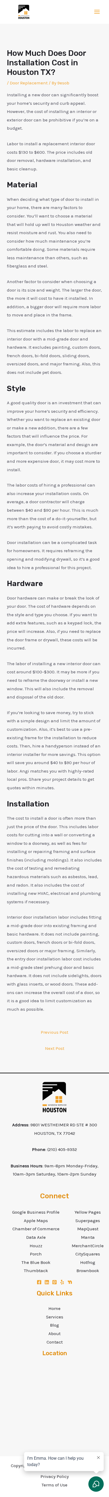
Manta (88, 1237)
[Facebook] (39, 1282)
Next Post (54, 1048)
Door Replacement (29, 82)
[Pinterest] (54, 1282)
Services (54, 1316)
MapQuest (87, 1228)
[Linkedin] (46, 1282)
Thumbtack (36, 1270)
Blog (54, 1325)
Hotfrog (87, 1262)
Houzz (36, 1245)
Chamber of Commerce (36, 1228)
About (54, 1333)
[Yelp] (62, 1282)
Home (54, 1308)
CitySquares (87, 1253)
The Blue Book (36, 1262)
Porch (36, 1253)
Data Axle (36, 1237)
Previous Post (54, 1032)
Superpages (87, 1220)
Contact (55, 1342)
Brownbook (87, 1270)
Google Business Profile (36, 1212)
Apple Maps (36, 1220)
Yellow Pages (88, 1212)
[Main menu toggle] (97, 12)
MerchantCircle (88, 1245)
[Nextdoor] (69, 1282)
